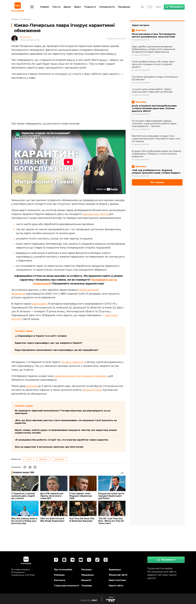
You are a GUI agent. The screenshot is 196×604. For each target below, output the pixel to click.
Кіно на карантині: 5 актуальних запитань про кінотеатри (49, 447)
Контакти (59, 580)
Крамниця (115, 569)
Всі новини (157, 182)
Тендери (86, 585)
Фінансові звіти (118, 575)
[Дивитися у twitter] (89, 560)
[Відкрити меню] (32, 7)
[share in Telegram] (35, 467)
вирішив (31, 386)
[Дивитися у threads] (106, 560)
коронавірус (59, 459)
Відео (77, 7)
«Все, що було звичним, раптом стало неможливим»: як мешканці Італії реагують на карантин (66, 421)
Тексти (56, 7)
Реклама (86, 569)
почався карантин (72, 362)
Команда (59, 575)
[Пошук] (142, 7)
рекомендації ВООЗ (95, 214)
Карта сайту (116, 585)
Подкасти (90, 7)
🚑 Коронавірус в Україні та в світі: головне (41, 336)
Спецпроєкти (107, 7)
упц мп (29, 459)
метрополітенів (92, 389)
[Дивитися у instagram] (64, 560)
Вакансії (86, 580)
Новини (44, 7)
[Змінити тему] (150, 7)
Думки (67, 7)
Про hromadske (63, 569)
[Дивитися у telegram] (73, 560)
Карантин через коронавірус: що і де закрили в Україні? (48, 343)
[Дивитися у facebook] (56, 560)
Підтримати (176, 7)
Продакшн (124, 7)
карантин (43, 459)
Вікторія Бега (25, 37)
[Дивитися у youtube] (81, 560)
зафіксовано (39, 303)
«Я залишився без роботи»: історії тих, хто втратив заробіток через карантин (61, 440)
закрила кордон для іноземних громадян (81, 376)
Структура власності (66, 585)
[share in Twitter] (30, 467)
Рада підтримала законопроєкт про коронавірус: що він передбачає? (56, 350)
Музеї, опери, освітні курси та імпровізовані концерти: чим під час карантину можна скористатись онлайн (66, 431)
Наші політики (117, 580)
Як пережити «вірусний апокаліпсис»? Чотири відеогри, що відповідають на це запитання (62, 412)
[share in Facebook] (24, 467)
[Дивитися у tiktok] (97, 560)
